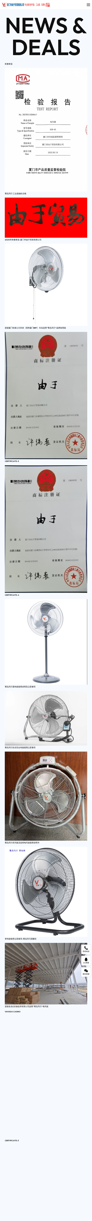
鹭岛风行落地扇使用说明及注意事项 (20, 687)
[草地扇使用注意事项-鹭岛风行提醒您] (46, 848)
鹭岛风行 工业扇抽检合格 (15, 193)
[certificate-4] (46, 467)
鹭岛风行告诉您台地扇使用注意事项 (20, 747)
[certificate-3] (46, 1017)
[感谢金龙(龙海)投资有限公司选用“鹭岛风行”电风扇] (46, 944)
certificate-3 (12, 1140)
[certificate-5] (46, 333)
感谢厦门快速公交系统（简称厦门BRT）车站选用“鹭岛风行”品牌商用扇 (35, 328)
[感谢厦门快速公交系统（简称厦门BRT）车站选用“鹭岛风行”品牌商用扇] (46, 245)
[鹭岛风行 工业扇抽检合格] (46, 69)
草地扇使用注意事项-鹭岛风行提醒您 (20, 939)
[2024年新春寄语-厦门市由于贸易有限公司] (46, 199)
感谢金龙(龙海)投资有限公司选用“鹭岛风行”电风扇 (26, 1006)
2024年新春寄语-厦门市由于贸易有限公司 (23, 240)
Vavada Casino (12, 1011)
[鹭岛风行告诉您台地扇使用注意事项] (46, 692)
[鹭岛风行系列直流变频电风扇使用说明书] (46, 753)
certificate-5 (12, 461)
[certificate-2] (46, 1146)
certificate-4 (12, 595)
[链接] (26, 4)
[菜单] (88, 5)
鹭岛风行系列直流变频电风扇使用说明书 (22, 843)
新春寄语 (8, 64)
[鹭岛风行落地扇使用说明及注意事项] (46, 600)
